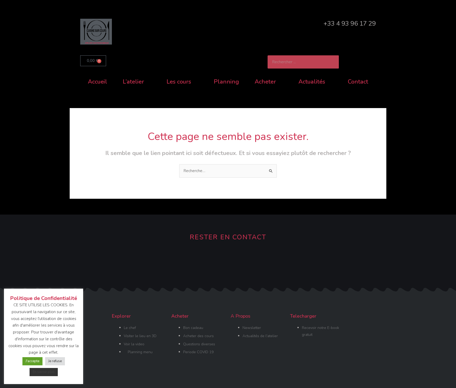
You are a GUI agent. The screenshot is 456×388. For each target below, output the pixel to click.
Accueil (97, 82)
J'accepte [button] (32, 361)
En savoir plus (44, 372)
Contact (358, 82)
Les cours (179, 82)
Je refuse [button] (55, 361)
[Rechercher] (332, 62)
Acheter (265, 82)
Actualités (311, 82)
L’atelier (133, 82)
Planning (226, 82)
